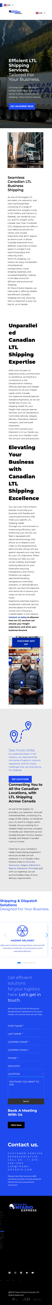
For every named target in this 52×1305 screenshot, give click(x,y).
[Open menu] (1, 5)
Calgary (24, 865)
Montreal (30, 862)
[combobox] (26, 1074)
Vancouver (14, 865)
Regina (12, 868)
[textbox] (25, 1074)
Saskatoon (22, 868)
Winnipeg (33, 868)
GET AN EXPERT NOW (21, 106)
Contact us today (18, 617)
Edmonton (34, 865)
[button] (47, 935)
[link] (23, 939)
